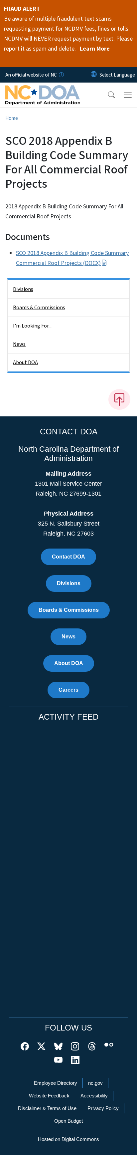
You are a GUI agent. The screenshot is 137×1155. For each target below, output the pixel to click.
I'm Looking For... (32, 326)
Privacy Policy (103, 1108)
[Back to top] (119, 399)
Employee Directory (55, 1083)
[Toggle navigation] (127, 95)
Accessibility (94, 1095)
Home (11, 118)
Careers (68, 690)
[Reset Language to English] (94, 75)
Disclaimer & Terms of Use (47, 1108)
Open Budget (68, 1121)
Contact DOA (68, 557)
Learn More (95, 49)
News (19, 344)
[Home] (42, 90)
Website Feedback (49, 1095)
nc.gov (95, 1083)
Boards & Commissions (39, 307)
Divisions (23, 289)
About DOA (25, 362)
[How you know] (61, 75)
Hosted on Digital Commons (68, 1139)
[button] (107, 95)
